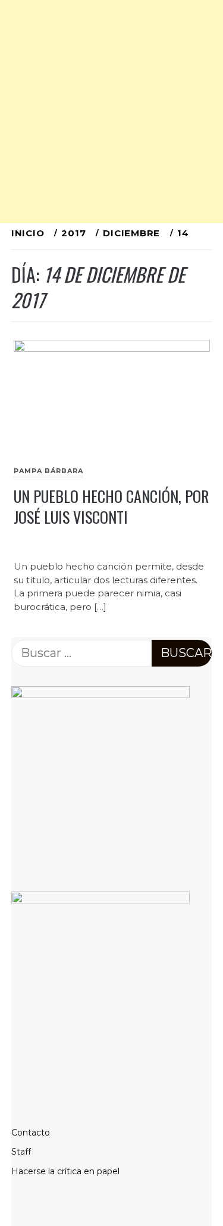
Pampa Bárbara (48, 471)
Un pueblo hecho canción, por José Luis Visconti (111, 506)
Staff (21, 1151)
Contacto (30, 1132)
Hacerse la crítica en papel (65, 1171)
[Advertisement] (111, 111)
